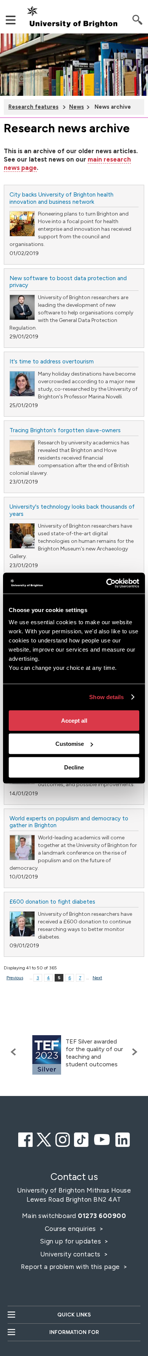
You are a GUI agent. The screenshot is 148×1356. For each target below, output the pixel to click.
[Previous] (15, 1051)
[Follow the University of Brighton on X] (44, 1138)
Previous (14, 977)
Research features (33, 106)
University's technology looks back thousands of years (72, 510)
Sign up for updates (71, 1241)
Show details (106, 697)
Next (97, 977)
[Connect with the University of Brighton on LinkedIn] (122, 1138)
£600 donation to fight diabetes (52, 901)
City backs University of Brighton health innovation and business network (61, 198)
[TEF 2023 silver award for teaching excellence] (46, 1055)
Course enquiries (71, 1228)
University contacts (70, 1254)
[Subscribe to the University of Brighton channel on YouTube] (102, 1138)
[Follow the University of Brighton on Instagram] (62, 1138)
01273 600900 (102, 1216)
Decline (74, 767)
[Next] (132, 1051)
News (76, 106)
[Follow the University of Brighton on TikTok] (81, 1138)
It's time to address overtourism (51, 361)
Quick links (74, 1315)
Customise (69, 744)
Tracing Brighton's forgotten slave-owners (65, 430)
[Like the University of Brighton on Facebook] (25, 1138)
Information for (74, 1332)
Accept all (74, 720)
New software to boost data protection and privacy (68, 281)
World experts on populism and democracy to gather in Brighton (68, 822)
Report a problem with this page (71, 1266)
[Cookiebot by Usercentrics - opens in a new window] (106, 583)
